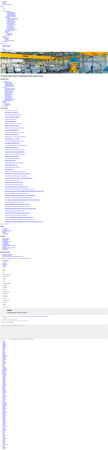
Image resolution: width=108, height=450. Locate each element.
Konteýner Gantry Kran (11, 21)
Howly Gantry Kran (10, 26)
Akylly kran (7, 31)
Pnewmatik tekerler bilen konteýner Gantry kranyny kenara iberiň (20, 208)
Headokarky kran (8, 11)
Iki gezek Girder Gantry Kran (12, 18)
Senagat (4, 36)
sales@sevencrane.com (7, 45)
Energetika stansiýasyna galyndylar (9, 247)
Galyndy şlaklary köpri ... (11, 121)
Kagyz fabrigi (5, 242)
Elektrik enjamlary (6, 244)
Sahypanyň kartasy (6, 260)
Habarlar (4, 2)
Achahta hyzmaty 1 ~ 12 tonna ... (12, 138)
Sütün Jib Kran (10, 34)
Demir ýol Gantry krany (11, 24)
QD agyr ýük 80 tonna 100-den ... (13, 117)
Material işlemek (6, 239)
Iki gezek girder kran (11, 12)
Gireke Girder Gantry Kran (12, 19)
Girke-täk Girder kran (11, 14)
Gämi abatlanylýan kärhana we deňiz (9, 245)
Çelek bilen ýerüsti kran (11, 13)
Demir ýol (4, 246)
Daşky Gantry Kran (10, 23)
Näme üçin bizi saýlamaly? (7, 4)
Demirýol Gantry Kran (11, 28)
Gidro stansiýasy (6, 248)
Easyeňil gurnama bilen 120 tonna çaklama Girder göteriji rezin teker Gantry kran (24, 191)
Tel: (7, 255)
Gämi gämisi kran (10, 27)
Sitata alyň (2, 43)
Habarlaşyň (5, 41)
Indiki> (2, 223)
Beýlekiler (4, 249)
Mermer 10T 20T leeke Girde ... (12, 125)
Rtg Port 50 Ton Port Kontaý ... (12, 134)
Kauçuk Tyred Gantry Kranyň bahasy (14, 182)
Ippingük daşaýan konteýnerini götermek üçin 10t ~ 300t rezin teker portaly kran (24, 221)
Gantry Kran (7, 17)
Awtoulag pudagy (6, 243)
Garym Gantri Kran (10, 20)
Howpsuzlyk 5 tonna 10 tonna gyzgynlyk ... (15, 151)
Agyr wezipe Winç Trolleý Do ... (12, 130)
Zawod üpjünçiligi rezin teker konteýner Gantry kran (17, 204)
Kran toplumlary (8, 35)
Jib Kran (6, 32)
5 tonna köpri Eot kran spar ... (12, 147)
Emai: (8, 254)
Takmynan (4, 1)
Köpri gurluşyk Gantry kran (12, 29)
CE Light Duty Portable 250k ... (12, 143)
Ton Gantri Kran (10, 25)
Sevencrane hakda (6, 37)
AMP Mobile (5, 261)
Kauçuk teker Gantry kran (9, 30)
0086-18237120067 (6, 46)
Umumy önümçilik (6, 238)
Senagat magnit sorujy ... (11, 160)
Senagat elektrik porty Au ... (11, 165)
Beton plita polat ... (9, 169)
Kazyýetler (7, 39)
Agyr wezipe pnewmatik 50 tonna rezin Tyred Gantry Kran (18, 178)
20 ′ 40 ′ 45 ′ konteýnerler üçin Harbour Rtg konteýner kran (19, 217)
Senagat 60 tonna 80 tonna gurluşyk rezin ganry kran (17, 213)
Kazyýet (4, 3)
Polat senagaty (5, 240)
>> (4, 223)
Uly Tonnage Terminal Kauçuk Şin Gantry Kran (16, 186)
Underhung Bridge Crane (11, 15)
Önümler (4, 49)
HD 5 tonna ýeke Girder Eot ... (12, 112)
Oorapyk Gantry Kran (11, 22)
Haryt (4, 10)
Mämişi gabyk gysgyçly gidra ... (12, 156)
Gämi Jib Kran (9, 33)
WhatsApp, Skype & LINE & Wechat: (13, 256)
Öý (3, 48)
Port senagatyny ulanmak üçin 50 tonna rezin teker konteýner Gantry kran (22, 199)
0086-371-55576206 (6, 274)
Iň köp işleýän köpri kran (11, 16)
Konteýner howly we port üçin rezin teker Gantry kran (17, 173)
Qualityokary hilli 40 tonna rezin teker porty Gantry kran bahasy (20, 195)
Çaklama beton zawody (7, 241)
